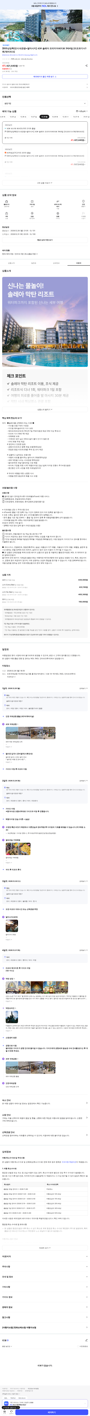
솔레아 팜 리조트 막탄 (14, 701)
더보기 (8, 747)
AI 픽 (4, 1413)
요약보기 (82, 688)
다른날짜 (82, 111)
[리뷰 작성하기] (86, 1340)
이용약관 (4, 1388)
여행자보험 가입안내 (8, 1391)
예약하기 (52, 1412)
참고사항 (6, 1317)
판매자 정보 (7, 1307)
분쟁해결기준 (29, 1391)
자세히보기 (11, 677)
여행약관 (19, 1391)
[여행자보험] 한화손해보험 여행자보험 (19, 1327)
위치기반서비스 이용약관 (17, 1388)
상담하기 (11, 1413)
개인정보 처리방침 (33, 1388)
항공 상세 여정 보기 (45, 240)
